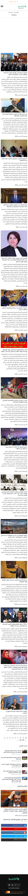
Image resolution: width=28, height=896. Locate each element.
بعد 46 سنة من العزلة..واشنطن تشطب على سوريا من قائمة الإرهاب (12, 751)
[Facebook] (17, 2)
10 (26, 738)
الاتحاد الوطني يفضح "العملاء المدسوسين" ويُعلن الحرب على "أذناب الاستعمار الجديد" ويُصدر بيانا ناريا (14, 493)
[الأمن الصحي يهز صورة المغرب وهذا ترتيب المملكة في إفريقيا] (24, 772)
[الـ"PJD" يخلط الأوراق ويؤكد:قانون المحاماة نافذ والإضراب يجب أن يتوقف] (14, 615)
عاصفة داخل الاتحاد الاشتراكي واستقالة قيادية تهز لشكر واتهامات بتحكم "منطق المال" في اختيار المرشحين (15, 667)
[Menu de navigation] (2, 6)
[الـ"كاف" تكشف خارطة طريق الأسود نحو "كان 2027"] (24, 759)
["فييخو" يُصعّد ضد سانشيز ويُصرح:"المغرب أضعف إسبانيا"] (14, 298)
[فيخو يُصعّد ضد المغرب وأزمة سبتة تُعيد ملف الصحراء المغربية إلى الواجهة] (14, 196)
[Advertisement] (14, 35)
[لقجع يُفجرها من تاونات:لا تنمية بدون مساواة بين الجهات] (14, 436)
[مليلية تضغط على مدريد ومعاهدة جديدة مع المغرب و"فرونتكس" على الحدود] (14, 526)
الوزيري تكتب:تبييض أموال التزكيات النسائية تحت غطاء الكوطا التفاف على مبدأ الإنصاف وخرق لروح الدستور (14, 260)
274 (23, 740)
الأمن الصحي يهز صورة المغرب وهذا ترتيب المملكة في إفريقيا (12, 772)
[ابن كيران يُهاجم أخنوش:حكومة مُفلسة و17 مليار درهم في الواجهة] (14, 105)
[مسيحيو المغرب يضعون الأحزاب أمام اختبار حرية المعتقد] (14, 148)
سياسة (11, 12)
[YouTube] (11, 2)
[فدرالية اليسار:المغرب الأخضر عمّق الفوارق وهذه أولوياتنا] (14, 569)
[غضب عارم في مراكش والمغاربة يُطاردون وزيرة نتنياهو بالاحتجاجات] (14, 388)
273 (20, 740)
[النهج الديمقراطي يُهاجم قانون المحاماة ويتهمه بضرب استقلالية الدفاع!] (14, 62)
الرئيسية (16, 12)
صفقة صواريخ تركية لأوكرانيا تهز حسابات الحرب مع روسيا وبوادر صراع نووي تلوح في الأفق (11, 779)
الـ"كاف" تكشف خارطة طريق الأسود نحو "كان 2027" (11, 758)
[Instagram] (15, 2)
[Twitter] (13, 2)
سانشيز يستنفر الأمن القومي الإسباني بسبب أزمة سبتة (11, 765)
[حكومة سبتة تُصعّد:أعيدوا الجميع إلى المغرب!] (14, 702)
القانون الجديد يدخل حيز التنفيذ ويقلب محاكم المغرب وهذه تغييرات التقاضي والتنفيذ (15, 811)
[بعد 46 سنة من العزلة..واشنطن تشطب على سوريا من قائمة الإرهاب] (24, 752)
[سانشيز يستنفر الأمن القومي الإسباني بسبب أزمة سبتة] (24, 765)
